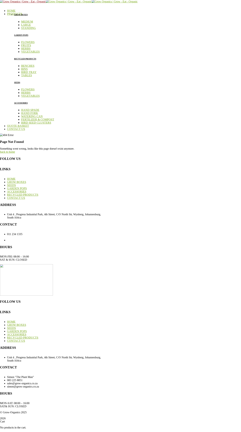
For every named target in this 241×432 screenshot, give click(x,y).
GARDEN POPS (21, 35)
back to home (7, 151)
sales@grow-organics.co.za (124, 240)
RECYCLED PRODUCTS (25, 59)
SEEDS (17, 82)
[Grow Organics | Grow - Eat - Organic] (23, 1)
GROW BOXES (21, 15)
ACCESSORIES (21, 103)
